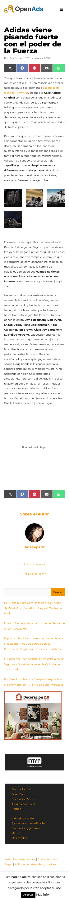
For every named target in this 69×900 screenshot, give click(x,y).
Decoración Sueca (23, 799)
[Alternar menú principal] (61, 9)
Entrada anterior (34, 564)
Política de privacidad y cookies (35, 864)
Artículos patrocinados (20, 859)
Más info (42, 894)
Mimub (16, 833)
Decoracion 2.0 (21, 789)
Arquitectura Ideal (23, 804)
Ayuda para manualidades (29, 823)
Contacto (44, 859)
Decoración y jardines (26, 828)
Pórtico (16, 808)
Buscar (57, 592)
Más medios (20, 837)
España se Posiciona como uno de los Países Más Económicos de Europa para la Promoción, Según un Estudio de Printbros (33, 644)
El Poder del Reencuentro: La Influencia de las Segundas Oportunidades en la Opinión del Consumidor (34, 664)
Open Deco (19, 794)
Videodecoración (23, 818)
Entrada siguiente (34, 573)
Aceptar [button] (28, 894)
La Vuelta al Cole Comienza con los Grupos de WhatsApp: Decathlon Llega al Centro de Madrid (33, 608)
